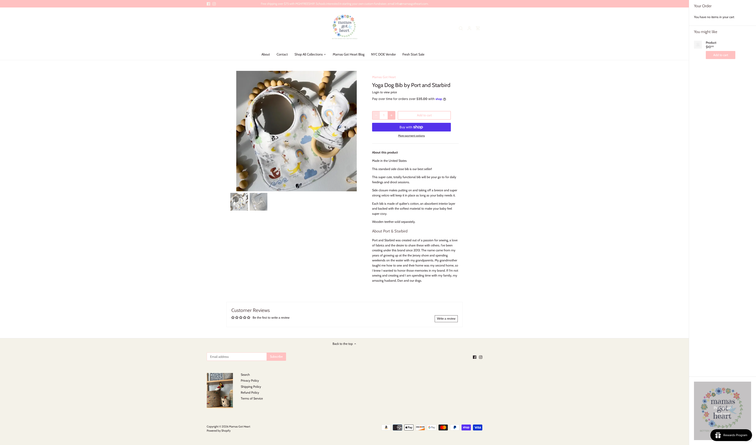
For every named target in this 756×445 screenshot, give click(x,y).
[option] (296, 131)
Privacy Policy (250, 380)
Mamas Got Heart (384, 77)
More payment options (411, 135)
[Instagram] (214, 4)
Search (245, 375)
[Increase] (391, 115)
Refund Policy (250, 392)
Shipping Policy (251, 387)
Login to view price (384, 92)
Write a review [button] (446, 318)
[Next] (357, 131)
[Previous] (236, 131)
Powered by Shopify (219, 430)
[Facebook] (208, 4)
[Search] (460, 28)
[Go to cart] (478, 28)
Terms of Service (252, 398)
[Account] (469, 28)
